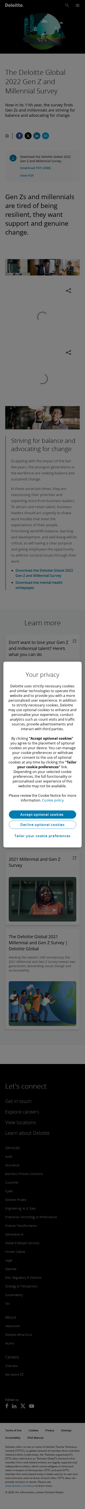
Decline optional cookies (42, 824)
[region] (42, 755)
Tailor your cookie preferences (42, 836)
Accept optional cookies (42, 814)
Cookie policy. (53, 800)
